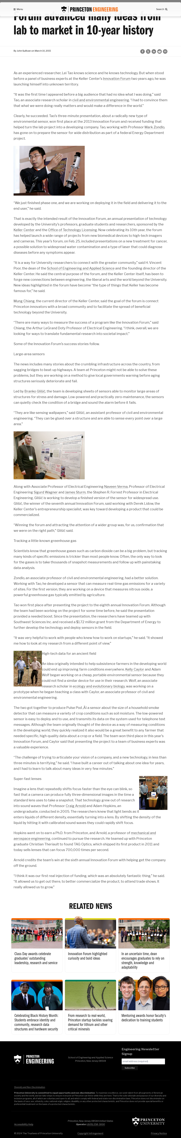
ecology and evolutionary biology (99, 686)
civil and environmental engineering (100, 100)
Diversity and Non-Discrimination (29, 1087)
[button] (18, 9)
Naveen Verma (116, 487)
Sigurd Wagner (46, 492)
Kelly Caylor (134, 669)
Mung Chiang (24, 301)
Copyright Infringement (90, 1133)
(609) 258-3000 (96, 1124)
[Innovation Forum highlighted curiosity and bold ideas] (90, 943)
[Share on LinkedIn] (154, 51)
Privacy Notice (159, 1133)
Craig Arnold (76, 806)
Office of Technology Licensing (72, 230)
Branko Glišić (34, 391)
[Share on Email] (165, 51)
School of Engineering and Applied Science (81, 268)
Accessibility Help (23, 1124)
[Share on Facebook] (142, 51)
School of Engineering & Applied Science (34, 1059)
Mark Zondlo (154, 127)
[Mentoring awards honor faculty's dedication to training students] (144, 1004)
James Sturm (75, 492)
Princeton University (148, 1121)
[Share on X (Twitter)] (148, 51)
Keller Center (24, 230)
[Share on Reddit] (159, 51)
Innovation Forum (117, 79)
